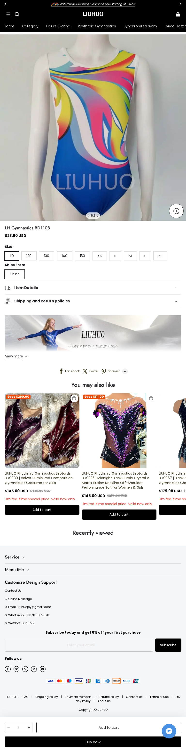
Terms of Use (159, 697)
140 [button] (64, 255)
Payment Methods (78, 697)
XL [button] (160, 255)
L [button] (145, 255)
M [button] (130, 255)
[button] (8, 14)
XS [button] (100, 255)
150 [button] (82, 255)
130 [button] (46, 255)
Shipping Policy (47, 697)
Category (30, 26)
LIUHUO (11, 697)
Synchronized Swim (140, 26)
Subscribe (168, 645)
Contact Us (134, 697)
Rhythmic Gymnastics (97, 26)
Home (9, 26)
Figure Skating (58, 26)
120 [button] (28, 255)
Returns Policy (109, 697)
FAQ (26, 697)
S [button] (115, 255)
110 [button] (12, 255)
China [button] (15, 274)
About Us (104, 701)
